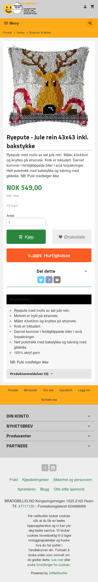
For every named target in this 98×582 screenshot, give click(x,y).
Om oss (48, 390)
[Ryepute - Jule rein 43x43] (49, 86)
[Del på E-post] (57, 279)
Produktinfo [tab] (19, 299)
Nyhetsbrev (27, 489)
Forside (7, 32)
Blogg (44, 489)
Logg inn (84, 390)
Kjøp (29, 237)
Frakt (14, 479)
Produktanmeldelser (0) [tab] (29, 373)
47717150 (26, 506)
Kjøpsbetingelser (35, 479)
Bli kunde (30, 390)
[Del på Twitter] (40, 279)
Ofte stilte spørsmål (69, 489)
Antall (10, 215)
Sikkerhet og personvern (72, 479)
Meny (14, 23)
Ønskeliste (74, 237)
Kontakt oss (49, 399)
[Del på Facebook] (49, 279)
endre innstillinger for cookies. (49, 564)
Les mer (58, 559)
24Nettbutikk (58, 572)
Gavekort (66, 390)
